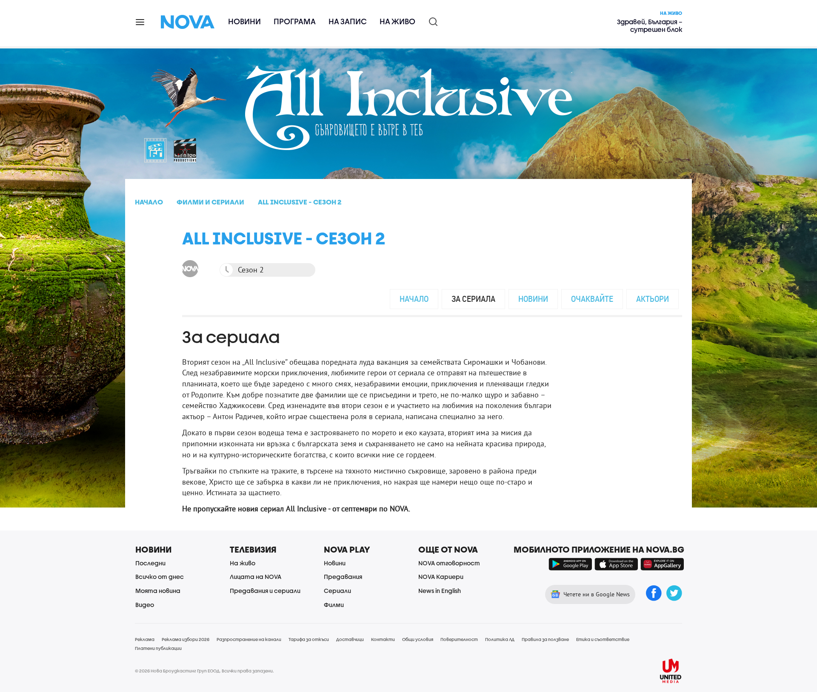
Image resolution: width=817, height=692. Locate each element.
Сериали (337, 590)
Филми (334, 604)
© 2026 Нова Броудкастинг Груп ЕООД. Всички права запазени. (204, 670)
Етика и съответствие (602, 639)
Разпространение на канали (249, 639)
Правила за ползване (545, 639)
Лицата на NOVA (255, 576)
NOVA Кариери (440, 576)
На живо (397, 21)
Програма (295, 21)
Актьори (652, 298)
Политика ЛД (499, 639)
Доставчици (350, 639)
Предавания (343, 576)
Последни (150, 563)
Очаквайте (592, 298)
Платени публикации (158, 648)
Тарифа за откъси (309, 639)
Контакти (383, 639)
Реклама (144, 639)
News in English (439, 590)
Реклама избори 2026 (185, 639)
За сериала (473, 298)
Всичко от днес (159, 576)
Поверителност (459, 639)
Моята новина (157, 590)
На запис (348, 21)
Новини (244, 21)
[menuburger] (140, 21)
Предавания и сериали (265, 590)
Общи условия (417, 639)
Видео (144, 604)
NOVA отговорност (449, 563)
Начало (414, 298)
